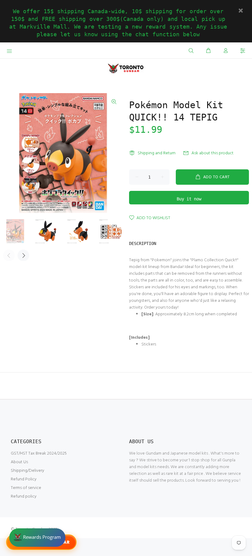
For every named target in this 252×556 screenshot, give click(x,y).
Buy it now (189, 198)
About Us (19, 462)
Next (23, 255)
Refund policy (24, 496)
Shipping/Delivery (27, 470)
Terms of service (26, 487)
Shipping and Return (156, 153)
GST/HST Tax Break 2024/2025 (39, 453)
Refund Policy (24, 479)
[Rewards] (37, 537)
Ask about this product (212, 153)
